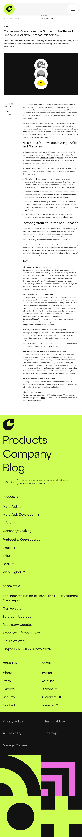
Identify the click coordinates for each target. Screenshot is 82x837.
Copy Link (7, 114)
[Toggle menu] (72, 9)
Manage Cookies (15, 745)
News (6, 26)
